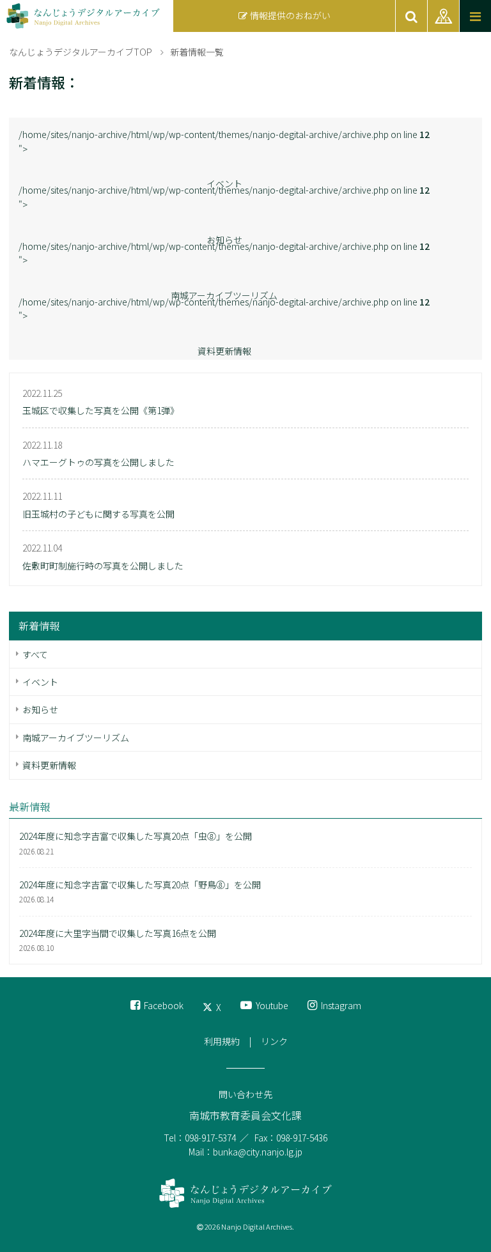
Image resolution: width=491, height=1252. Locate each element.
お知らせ (40, 709)
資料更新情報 (224, 350)
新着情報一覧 (197, 51)
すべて (35, 654)
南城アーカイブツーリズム (75, 737)
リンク (274, 1041)
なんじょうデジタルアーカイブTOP (80, 51)
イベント (40, 682)
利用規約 (222, 1041)
